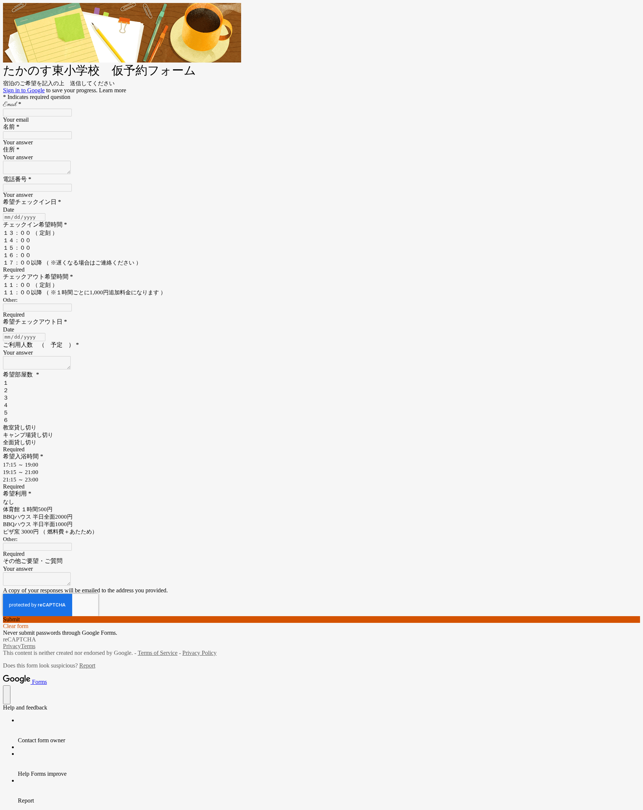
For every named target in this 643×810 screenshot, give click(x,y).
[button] (321, 619)
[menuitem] (329, 730)
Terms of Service (157, 653)
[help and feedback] (6, 694)
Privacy (12, 646)
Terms (28, 646)
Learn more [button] (112, 90)
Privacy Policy (199, 653)
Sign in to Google (24, 90)
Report (87, 665)
